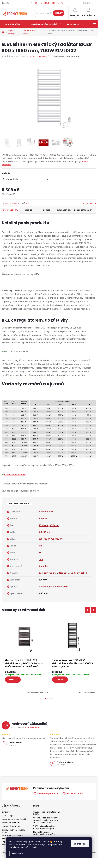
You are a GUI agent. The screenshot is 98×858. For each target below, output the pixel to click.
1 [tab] (45, 698)
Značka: (89, 203)
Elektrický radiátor (48, 573)
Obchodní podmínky (11, 826)
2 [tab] (47, 698)
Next (93, 610)
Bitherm (43, 518)
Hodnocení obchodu (11, 822)
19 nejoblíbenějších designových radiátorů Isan (45, 833)
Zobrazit (12, 679)
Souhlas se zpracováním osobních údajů (12, 837)
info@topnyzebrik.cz (47, 793)
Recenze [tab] (28, 210)
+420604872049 (75, 793)
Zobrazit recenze (32, 727)
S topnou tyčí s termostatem (53, 586)
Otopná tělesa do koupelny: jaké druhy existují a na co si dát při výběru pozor (45, 820)
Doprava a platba (9, 815)
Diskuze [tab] (46, 210)
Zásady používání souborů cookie (13, 831)
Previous (87, 610)
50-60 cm (43, 525)
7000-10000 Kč (46, 511)
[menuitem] (14, 24)
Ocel (41, 559)
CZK (88, 3)
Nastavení (17, 853)
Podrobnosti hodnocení (38, 56)
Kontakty (5, 3)
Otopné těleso (65, 573)
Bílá (40, 545)
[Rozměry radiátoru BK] (14, 474)
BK (40, 552)
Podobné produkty (83, 210)
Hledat (58, 13)
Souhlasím (79, 843)
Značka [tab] (64, 210)
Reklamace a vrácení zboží (14, 819)
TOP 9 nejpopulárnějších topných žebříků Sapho (44, 827)
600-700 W (44, 539)
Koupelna (43, 566)
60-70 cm (54, 525)
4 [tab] (52, 698)
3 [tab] (50, 698)
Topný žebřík (80, 573)
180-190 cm (44, 532)
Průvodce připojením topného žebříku (46, 813)
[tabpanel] (25, 655)
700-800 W (56, 539)
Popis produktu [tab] (10, 210)
